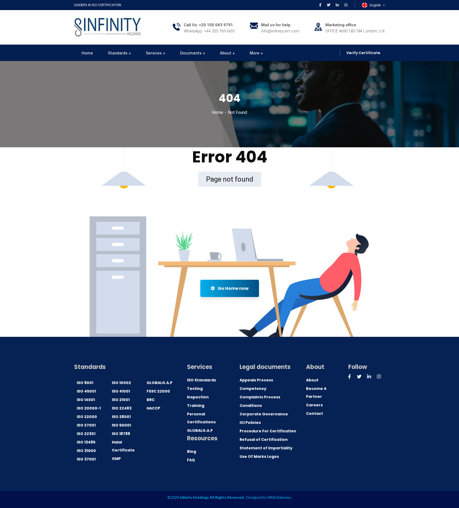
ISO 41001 (121, 391)
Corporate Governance (264, 414)
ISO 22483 (121, 408)
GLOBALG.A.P (159, 382)
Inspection (198, 397)
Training (195, 405)
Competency (253, 388)
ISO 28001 (121, 416)
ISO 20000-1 (89, 408)
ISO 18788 (121, 433)
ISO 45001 (86, 391)
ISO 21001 (121, 399)
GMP (116, 458)
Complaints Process (260, 397)
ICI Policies (250, 422)
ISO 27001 (86, 425)
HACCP (153, 408)
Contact (314, 413)
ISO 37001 (86, 459)
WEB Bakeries (279, 497)
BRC (151, 399)
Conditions (251, 405)
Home (217, 112)
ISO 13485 (86, 442)
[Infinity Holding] (107, 26)
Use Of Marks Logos (259, 456)
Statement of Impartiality (266, 448)
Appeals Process (256, 380)
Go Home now (233, 288)
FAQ (191, 460)
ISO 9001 (85, 382)
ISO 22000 (87, 416)
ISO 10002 (121, 382)
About (312, 380)
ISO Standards (201, 380)
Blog (191, 451)
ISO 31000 (86, 450)
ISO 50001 (121, 425)
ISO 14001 (86, 399)
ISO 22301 (86, 433)
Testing (195, 388)
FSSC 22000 (158, 391)
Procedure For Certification (268, 431)
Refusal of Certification (264, 439)
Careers (314, 405)
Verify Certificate (363, 52)
